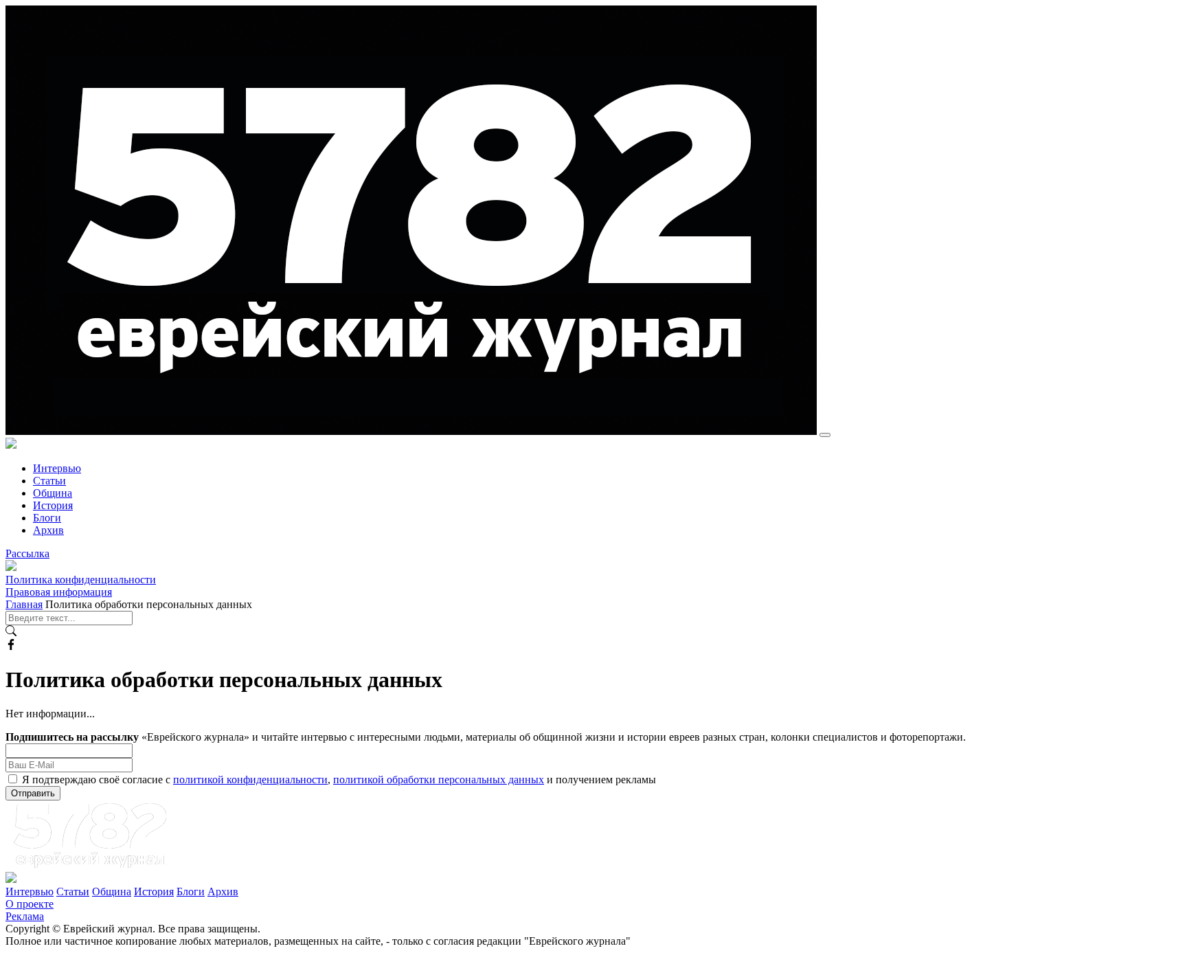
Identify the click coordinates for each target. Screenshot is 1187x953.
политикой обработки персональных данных (438, 779)
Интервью (57, 468)
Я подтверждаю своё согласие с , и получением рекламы (339, 779)
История (53, 505)
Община (52, 493)
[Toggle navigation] (824, 435)
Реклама (24, 916)
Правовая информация (58, 592)
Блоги (47, 518)
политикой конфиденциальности (250, 779)
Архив (48, 530)
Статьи (49, 480)
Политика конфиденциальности (80, 579)
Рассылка (27, 553)
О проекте (29, 904)
